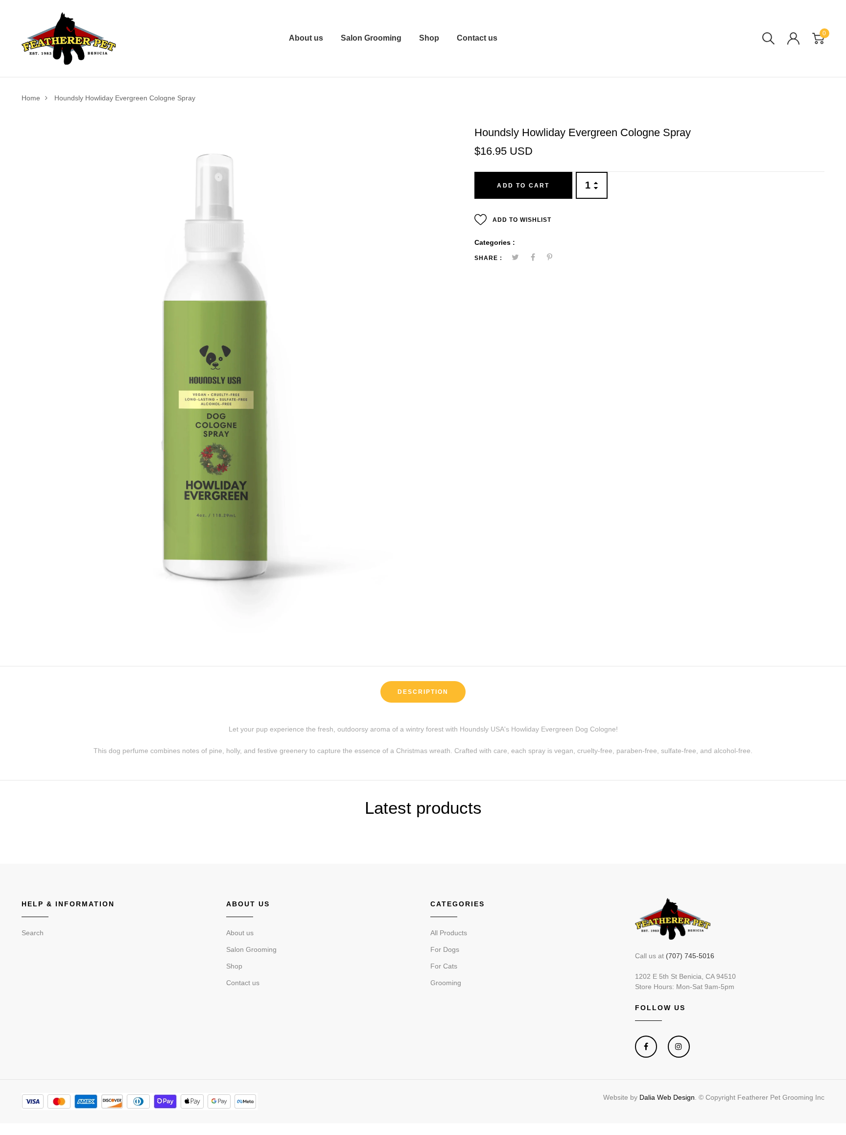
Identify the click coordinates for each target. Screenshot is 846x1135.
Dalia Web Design (667, 1097)
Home (31, 98)
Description (423, 691)
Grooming (445, 983)
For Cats (443, 966)
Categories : (494, 242)
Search (33, 933)
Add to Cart (523, 185)
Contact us (477, 38)
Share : (488, 258)
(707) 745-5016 (690, 956)
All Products (448, 933)
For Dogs (444, 949)
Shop (429, 38)
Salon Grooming (371, 38)
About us (306, 38)
